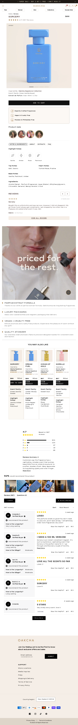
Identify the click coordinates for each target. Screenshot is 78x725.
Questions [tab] (22, 496)
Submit (51, 656)
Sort (55, 507)
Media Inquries (24, 671)
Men (35, 10)
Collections (50, 10)
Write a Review (66, 501)
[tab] (18, 144)
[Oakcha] (26, 640)
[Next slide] (67, 194)
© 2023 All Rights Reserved (39, 722)
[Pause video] (39, 263)
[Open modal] (13, 134)
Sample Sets (69, 10)
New (5, 10)
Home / (11, 13)
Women (20, 10)
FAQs (20, 675)
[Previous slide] (63, 194)
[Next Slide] (72, 486)
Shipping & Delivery (26, 678)
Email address (26, 655)
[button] (3, 1)
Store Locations (24, 668)
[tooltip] (38, 457)
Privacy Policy (24, 685)
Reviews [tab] (9, 496)
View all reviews (39, 218)
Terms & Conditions (45, 720)
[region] (39, 486)
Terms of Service (25, 682)
